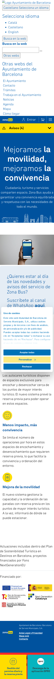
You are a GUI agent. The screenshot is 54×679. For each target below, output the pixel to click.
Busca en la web (14, 44)
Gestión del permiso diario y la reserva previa (13, 671)
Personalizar (25, 359)
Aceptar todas (27, 352)
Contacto (23, 639)
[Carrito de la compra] (42, 119)
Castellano (25, 7)
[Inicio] (7, 119)
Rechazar (27, 366)
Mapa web (24, 636)
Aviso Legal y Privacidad (30, 633)
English (13, 32)
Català (12, 22)
